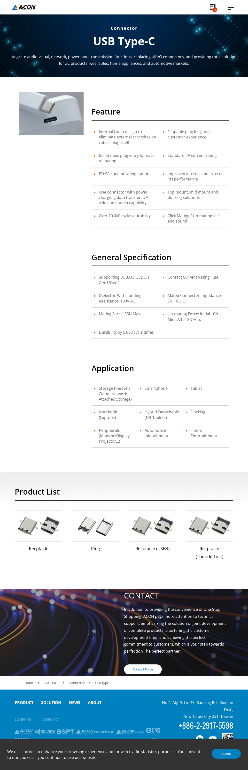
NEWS (74, 702)
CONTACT (51, 719)
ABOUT (94, 702)
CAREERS (23, 719)
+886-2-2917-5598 (206, 725)
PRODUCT (24, 702)
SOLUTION (51, 702)
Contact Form (143, 669)
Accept (226, 753)
